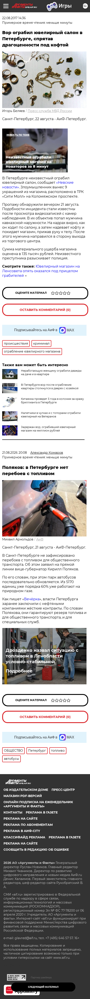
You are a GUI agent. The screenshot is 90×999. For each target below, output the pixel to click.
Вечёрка (32, 599)
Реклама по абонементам (28, 825)
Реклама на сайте (20, 819)
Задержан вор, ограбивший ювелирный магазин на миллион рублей (48, 428)
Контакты (12, 812)
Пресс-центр (63, 790)
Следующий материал (43, 987)
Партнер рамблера (41, 977)
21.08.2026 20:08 (14, 453)
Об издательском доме (25, 790)
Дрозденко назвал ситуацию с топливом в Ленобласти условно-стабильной (42, 656)
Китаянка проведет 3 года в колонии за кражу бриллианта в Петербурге (52, 400)
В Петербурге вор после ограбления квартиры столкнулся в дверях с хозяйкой (49, 386)
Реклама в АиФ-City (21, 831)
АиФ (39, 539)
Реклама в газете (42, 812)
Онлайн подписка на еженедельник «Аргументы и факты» (38, 804)
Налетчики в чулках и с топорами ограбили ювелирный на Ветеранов (51, 414)
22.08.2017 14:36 (14, 18)
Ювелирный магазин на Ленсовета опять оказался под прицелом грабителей (41, 271)
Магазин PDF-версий (22, 796)
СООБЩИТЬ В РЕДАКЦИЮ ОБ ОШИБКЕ (36, 850)
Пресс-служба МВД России (50, 111)
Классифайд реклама (24, 837)
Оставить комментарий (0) (45, 310)
